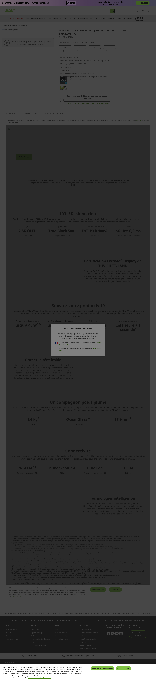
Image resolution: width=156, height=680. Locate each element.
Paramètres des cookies (102, 668)
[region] (78, 672)
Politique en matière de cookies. (39, 678)
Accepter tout (123, 668)
